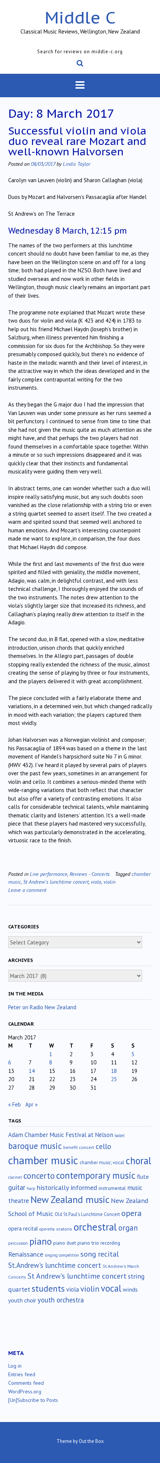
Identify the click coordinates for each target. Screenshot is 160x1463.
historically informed (67, 1187)
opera (131, 1213)
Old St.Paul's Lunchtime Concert (87, 1214)
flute (143, 1176)
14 (32, 1070)
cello (103, 1146)
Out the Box (91, 1441)
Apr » (31, 1104)
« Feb (14, 1104)
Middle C (80, 17)
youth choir (22, 1300)
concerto (39, 1175)
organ (128, 1228)
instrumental (112, 1188)
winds (130, 1289)
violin (109, 881)
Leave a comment (27, 889)
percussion (18, 1243)
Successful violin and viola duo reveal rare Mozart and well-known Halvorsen (77, 141)
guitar (16, 1187)
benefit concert (78, 1147)
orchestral (95, 1227)
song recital (99, 1254)
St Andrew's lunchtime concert (56, 881)
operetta (47, 1229)
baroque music (35, 1145)
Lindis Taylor (76, 163)
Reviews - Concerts (90, 873)
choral (138, 1160)
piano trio (88, 1242)
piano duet (64, 1242)
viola (96, 881)
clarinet (15, 1177)
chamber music (43, 1160)
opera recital (23, 1228)
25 (114, 1079)
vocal (111, 1288)
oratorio (64, 1229)
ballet (120, 1135)
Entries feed (21, 1374)
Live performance (48, 873)
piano (40, 1241)
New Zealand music (70, 1199)
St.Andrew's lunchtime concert (54, 1265)
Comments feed (26, 1383)
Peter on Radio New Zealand (42, 1007)
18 (114, 1070)
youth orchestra (61, 1299)
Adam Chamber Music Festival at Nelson (60, 1135)
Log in (15, 1365)
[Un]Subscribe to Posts (33, 1400)
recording (110, 1242)
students (48, 1288)
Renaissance (25, 1254)
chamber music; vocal (102, 1162)
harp (31, 1188)
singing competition (62, 1255)
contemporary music (95, 1175)
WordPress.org (24, 1391)
